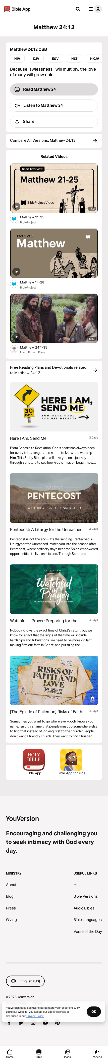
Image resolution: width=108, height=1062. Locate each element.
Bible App (33, 773)
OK (93, 1011)
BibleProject (28, 222)
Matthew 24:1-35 (38, 347)
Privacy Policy (35, 1016)
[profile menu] (94, 9)
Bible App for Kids (71, 773)
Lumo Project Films (32, 352)
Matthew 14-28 (36, 282)
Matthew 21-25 (36, 217)
